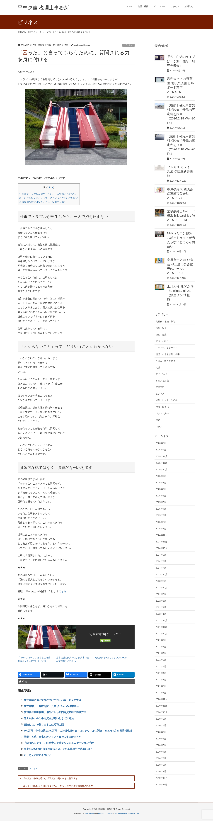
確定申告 (160, 387)
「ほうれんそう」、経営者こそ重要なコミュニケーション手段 (59, 742)
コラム (159, 426)
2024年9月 (161, 555)
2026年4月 (161, 449)
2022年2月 (161, 607)
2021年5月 (161, 666)
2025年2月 (161, 522)
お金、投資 (161, 328)
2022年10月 (161, 587)
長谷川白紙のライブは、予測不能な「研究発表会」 (181, 61)
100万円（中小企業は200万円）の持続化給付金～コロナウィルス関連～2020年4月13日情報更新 (78, 730)
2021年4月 (161, 673)
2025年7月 (161, 489)
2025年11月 (161, 463)
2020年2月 (161, 765)
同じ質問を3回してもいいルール (111, 657)
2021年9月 (161, 640)
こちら (62, 591)
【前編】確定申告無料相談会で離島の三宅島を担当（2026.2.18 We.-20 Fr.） (181, 144)
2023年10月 (161, 574)
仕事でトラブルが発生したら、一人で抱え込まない (47, 194)
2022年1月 (161, 614)
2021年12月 (161, 620)
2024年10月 (161, 548)
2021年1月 (161, 692)
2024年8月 (161, 561)
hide (51, 187)
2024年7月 (161, 568)
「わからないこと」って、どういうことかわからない (48, 198)
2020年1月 (161, 771)
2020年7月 (161, 732)
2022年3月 (161, 601)
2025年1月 (161, 528)
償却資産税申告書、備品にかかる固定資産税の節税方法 (55, 712)
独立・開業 (161, 334)
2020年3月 (161, 758)
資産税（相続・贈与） (166, 321)
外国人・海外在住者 (165, 361)
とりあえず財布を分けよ (37, 755)
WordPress (89, 813)
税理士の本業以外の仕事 (168, 354)
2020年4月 (161, 752)
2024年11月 (161, 541)
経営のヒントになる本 (166, 400)
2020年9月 (161, 719)
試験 (158, 420)
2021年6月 (161, 659)
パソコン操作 (162, 413)
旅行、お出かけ (163, 341)
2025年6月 (161, 495)
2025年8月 (161, 482)
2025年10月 (161, 469)
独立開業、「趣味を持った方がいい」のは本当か (51, 706)
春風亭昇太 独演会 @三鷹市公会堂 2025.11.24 (180, 193)
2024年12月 (161, 535)
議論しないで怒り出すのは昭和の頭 (44, 724)
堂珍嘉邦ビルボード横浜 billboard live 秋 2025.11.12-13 (181, 215)
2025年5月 (161, 502)
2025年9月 (161, 476)
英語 (158, 367)
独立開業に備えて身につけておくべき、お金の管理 (52, 700)
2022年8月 (161, 594)
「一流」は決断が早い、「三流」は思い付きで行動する (50, 778)
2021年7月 (161, 653)
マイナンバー (162, 374)
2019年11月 (161, 784)
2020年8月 (161, 725)
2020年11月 (161, 705)
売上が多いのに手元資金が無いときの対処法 (49, 718)
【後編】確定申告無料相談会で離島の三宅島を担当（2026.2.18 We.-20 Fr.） (181, 114)
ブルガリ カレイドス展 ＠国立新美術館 (180, 171)
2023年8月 (161, 581)
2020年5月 (161, 745)
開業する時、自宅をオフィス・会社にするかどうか (52, 736)
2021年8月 (161, 646)
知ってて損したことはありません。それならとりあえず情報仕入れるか (58, 786)
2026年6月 (161, 443)
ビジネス (128, 45)
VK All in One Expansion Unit (127, 813)
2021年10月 (161, 633)
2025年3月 (161, 515)
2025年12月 (161, 456)
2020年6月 (161, 738)
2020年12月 (161, 699)
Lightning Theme (105, 813)
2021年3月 (161, 679)
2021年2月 (161, 686)
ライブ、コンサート (167, 348)
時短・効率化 (162, 407)
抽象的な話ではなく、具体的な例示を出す (42, 201)
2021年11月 (161, 627)
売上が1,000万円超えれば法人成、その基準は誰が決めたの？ (58, 749)
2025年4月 (161, 509)
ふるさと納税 (162, 380)
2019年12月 (161, 778)
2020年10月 (161, 712)
